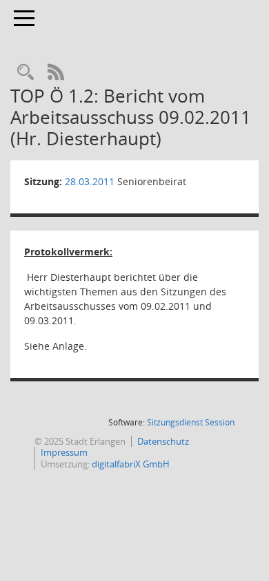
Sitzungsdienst (191, 422)
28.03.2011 (89, 181)
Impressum (64, 452)
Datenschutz (163, 441)
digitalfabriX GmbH (131, 464)
